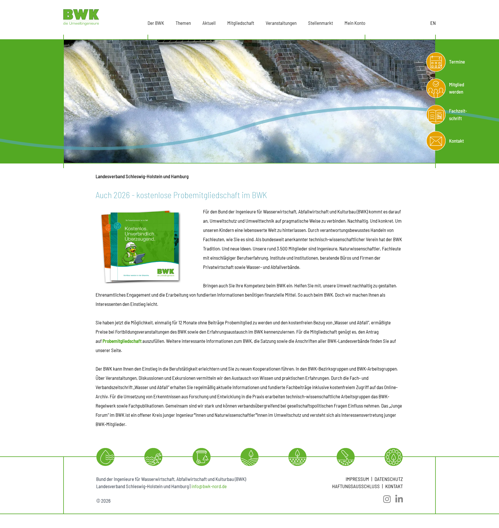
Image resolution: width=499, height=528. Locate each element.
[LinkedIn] (397, 499)
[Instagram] (385, 499)
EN (433, 23)
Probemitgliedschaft (122, 341)
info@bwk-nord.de (209, 486)
